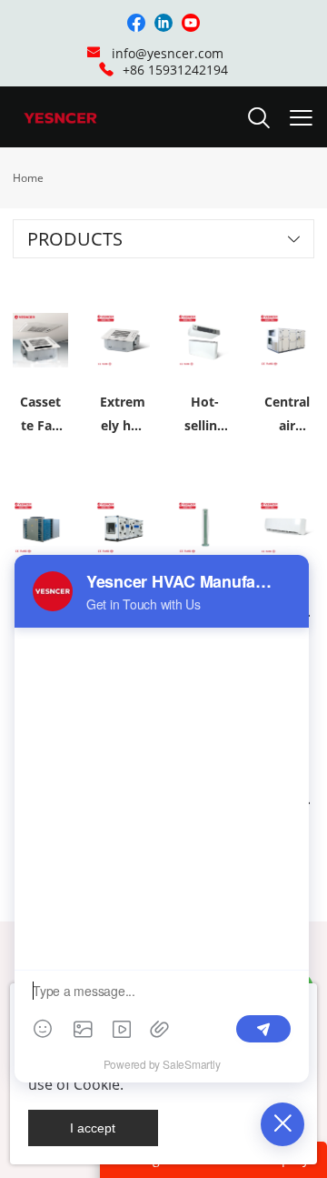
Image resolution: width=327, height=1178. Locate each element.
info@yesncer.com (167, 53)
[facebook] (136, 22)
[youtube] (191, 22)
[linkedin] (163, 22)
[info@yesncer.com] (93, 54)
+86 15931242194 (175, 69)
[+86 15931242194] (106, 69)
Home (28, 178)
